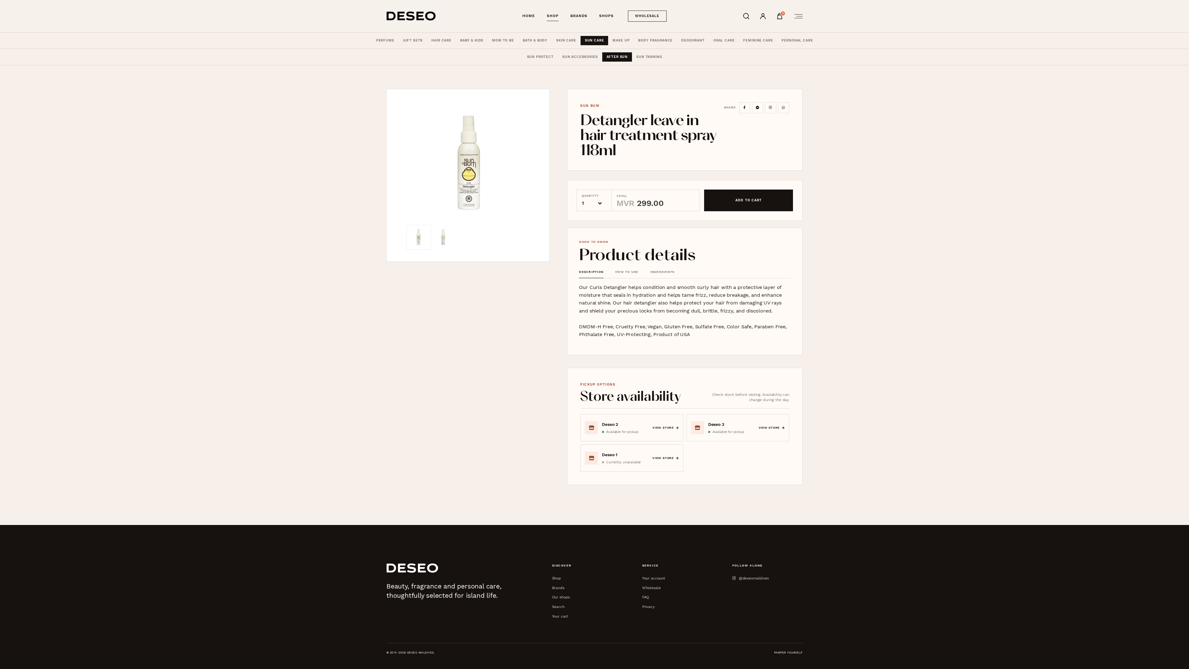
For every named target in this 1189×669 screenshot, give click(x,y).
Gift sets (413, 40)
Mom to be (503, 40)
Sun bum (589, 106)
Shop (553, 16)
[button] (468, 163)
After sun (617, 57)
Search (558, 606)
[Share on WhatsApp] (783, 107)
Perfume (385, 40)
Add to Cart (748, 200)
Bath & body (535, 40)
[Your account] (763, 16)
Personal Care (797, 40)
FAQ (645, 597)
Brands (579, 16)
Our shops (561, 597)
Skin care (566, 40)
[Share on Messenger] (757, 107)
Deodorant (693, 40)
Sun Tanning (649, 57)
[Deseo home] (411, 15)
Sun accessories (580, 57)
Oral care (724, 40)
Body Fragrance (655, 40)
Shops (606, 16)
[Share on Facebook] (744, 107)
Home (528, 16)
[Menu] (797, 16)
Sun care (594, 40)
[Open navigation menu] (797, 16)
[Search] (746, 16)
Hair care (441, 40)
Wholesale (647, 16)
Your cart (560, 616)
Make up (620, 40)
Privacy (648, 606)
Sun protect (540, 57)
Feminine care (758, 40)
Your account (653, 578)
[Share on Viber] (770, 107)
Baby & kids (471, 40)
